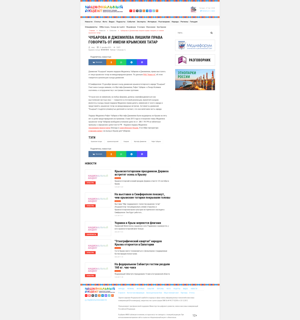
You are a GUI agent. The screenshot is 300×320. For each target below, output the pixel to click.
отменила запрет (95, 131)
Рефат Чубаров (156, 141)
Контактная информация (135, 293)
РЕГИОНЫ (130, 289)
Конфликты (91, 234)
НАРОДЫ (121, 289)
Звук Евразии (161, 27)
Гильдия (193, 22)
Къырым (126, 141)
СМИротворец (104, 27)
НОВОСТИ (194, 289)
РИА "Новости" (149, 74)
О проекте (121, 293)
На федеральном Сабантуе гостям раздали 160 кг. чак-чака (142, 266)
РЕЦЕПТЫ (177, 289)
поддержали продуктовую (99, 128)
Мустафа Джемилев (140, 141)
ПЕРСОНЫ (160, 289)
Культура (90, 183)
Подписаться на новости (97, 300)
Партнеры (184, 293)
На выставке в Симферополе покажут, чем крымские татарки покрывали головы (142, 196)
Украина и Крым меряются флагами (138, 222)
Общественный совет (171, 293)
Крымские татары (96, 141)
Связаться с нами (208, 11)
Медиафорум (131, 27)
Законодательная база (154, 293)
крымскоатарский (112, 141)
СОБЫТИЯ (150, 289)
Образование (151, 27)
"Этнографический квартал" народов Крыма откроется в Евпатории (138, 243)
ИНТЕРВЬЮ (140, 289)
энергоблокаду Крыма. (129, 128)
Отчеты (192, 293)
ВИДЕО (185, 289)
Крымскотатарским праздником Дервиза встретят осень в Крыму (142, 173)
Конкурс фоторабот (118, 27)
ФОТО (169, 289)
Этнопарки (141, 27)
